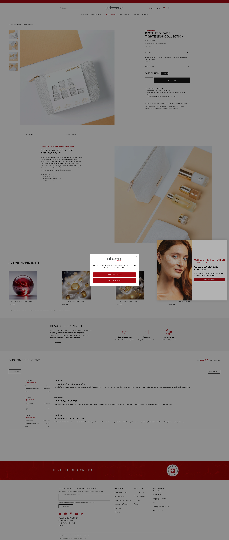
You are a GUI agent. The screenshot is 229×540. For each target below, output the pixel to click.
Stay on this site (114, 280)
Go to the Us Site (114, 275)
